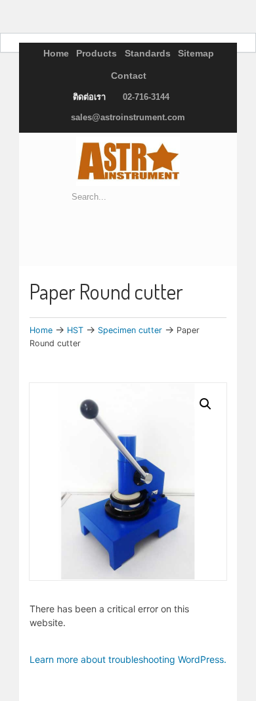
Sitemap (196, 53)
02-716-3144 (146, 97)
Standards (148, 53)
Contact (128, 75)
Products (96, 53)
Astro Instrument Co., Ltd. (128, 161)
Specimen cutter (130, 330)
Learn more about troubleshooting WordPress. (128, 659)
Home (56, 53)
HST (75, 330)
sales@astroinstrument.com (128, 117)
